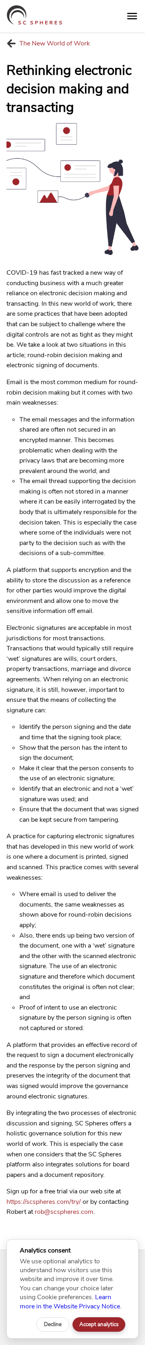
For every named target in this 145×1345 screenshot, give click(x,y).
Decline (53, 1324)
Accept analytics (98, 1324)
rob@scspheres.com (64, 1211)
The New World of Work (54, 43)
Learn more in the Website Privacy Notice (70, 1301)
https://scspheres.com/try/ (43, 1201)
